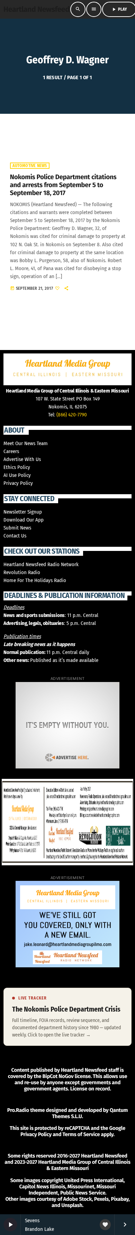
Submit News (17, 528)
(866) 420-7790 (71, 415)
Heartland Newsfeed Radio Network (41, 564)
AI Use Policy (17, 475)
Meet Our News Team (25, 443)
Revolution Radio (21, 572)
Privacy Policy (18, 483)
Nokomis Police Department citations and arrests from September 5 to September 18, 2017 (63, 185)
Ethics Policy (16, 467)
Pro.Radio (18, 1110)
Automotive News (29, 165)
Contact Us (14, 536)
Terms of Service (81, 1134)
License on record (90, 1089)
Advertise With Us (22, 459)
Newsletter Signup (22, 512)
